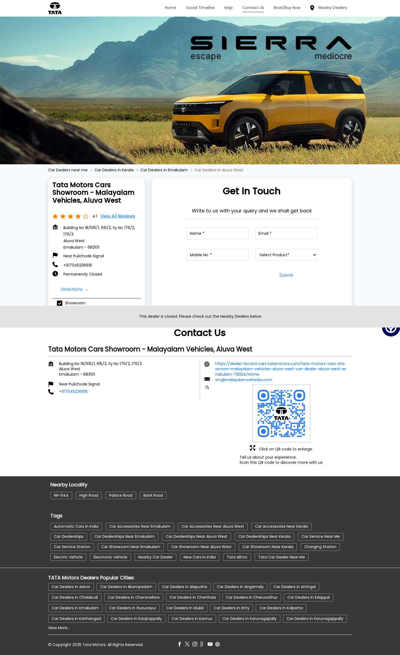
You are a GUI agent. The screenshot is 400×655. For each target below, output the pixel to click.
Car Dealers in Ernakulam (75, 608)
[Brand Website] (219, 645)
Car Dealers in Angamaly (240, 586)
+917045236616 (77, 265)
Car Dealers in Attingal (294, 586)
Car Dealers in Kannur (192, 618)
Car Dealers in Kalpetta (281, 608)
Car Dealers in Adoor (71, 586)
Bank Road (153, 495)
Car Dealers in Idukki (185, 608)
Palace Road (121, 495)
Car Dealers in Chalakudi (75, 597)
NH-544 (61, 495)
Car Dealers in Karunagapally (249, 618)
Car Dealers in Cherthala (193, 597)
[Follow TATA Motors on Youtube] (211, 645)
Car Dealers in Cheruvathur (252, 597)
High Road (88, 495)
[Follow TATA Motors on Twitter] (188, 645)
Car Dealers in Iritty (232, 608)
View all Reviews (117, 216)
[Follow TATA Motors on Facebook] (181, 645)
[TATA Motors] (55, 8)
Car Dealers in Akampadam (126, 586)
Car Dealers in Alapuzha (184, 586)
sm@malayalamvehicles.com (243, 379)
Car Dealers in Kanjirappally (136, 618)
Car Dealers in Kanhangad (76, 618)
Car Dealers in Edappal (308, 597)
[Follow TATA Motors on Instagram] (196, 645)
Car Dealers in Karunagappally (315, 618)
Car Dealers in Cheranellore (134, 597)
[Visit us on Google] (204, 645)
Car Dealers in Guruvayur (132, 608)
